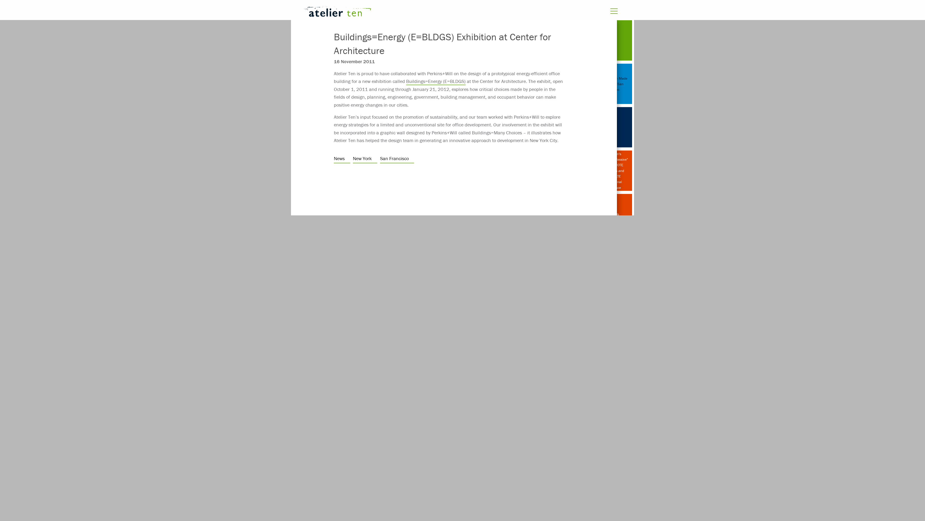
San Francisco (394, 158)
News (339, 158)
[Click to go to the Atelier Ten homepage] (403, 12)
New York (362, 158)
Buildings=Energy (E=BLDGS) (436, 81)
